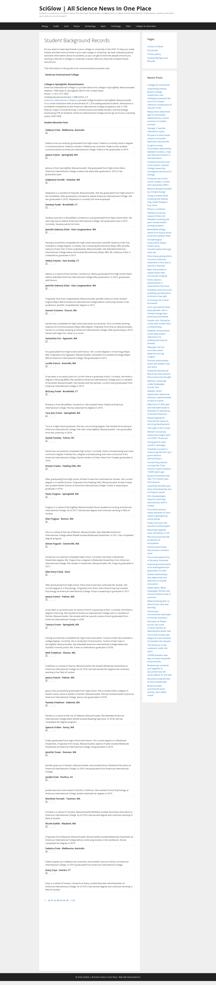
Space (103, 26)
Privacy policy (154, 54)
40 (49, 900)
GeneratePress (133, 977)
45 (64, 900)
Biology (45, 26)
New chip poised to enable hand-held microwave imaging (157, 272)
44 (61, 900)
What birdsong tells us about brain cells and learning (158, 604)
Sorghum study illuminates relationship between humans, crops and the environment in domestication (159, 152)
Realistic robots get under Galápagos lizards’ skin (156, 384)
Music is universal (156, 209)
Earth (66, 26)
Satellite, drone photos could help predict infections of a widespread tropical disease (158, 337)
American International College (59, 100)
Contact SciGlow (155, 46)
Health (56, 26)
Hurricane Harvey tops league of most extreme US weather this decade (159, 638)
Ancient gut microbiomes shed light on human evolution (159, 614)
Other (128, 26)
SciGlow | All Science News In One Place (95, 8)
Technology (116, 26)
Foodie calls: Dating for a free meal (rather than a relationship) (159, 323)
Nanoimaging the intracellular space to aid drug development (158, 421)
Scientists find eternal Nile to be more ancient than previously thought (159, 373)
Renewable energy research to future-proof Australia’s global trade (159, 232)
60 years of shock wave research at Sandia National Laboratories (158, 138)
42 (55, 900)
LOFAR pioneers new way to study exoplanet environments (158, 658)
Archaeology (90, 26)
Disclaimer (152, 50)
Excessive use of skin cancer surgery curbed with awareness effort (158, 181)
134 (73, 900)
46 (67, 900)
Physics (77, 26)
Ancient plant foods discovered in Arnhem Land (158, 550)
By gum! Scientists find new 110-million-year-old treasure (158, 479)
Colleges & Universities (146, 26)
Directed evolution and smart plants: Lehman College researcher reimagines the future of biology (159, 168)
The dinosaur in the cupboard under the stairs (157, 648)
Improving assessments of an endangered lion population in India (159, 567)
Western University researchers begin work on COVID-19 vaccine (158, 435)
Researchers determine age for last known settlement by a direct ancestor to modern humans (158, 118)
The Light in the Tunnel (158, 428)
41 (52, 900)
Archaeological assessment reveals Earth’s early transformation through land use (159, 246)
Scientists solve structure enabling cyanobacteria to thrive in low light (159, 293)
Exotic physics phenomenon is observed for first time (158, 282)
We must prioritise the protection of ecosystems (158, 540)
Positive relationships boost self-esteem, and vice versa (158, 363)
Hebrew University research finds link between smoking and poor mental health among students (158, 219)
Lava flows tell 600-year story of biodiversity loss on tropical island (159, 489)
